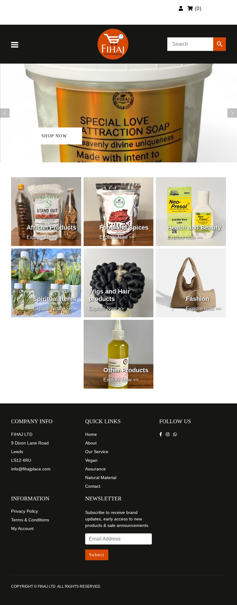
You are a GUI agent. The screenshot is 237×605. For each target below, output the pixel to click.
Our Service (96, 451)
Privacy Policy (24, 511)
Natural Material (100, 477)
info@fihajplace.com (31, 468)
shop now (54, 136)
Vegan (91, 460)
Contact (92, 486)
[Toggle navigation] (15, 44)
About (91, 442)
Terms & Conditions (30, 519)
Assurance (95, 468)
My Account (22, 528)
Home (91, 434)
